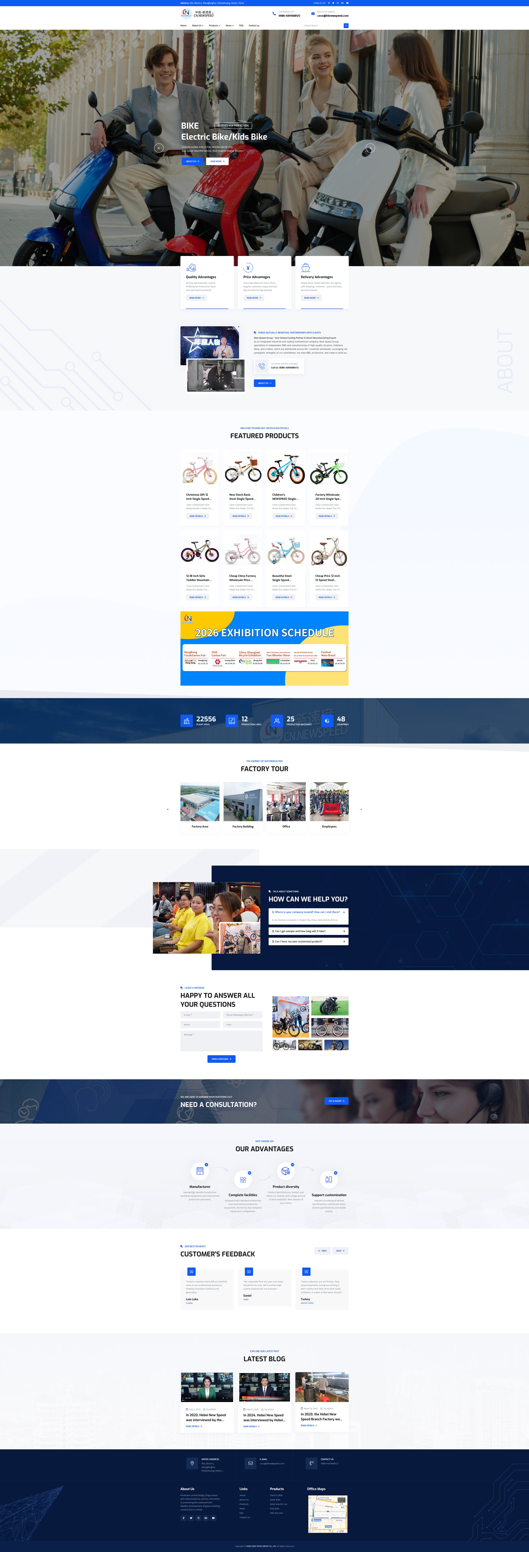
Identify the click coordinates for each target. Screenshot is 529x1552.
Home (183, 25)
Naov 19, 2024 (311, 1408)
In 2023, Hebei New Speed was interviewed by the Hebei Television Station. (206, 1420)
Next (338, 1251)
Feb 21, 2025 (253, 1409)
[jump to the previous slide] (159, 148)
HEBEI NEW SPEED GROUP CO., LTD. (261, 1546)
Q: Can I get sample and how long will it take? (299, 931)
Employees (329, 826)
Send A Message (220, 1059)
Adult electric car (278, 1504)
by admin (211, 1409)
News (228, 25)
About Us (196, 25)
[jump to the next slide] (370, 148)
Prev (324, 1251)
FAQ (241, 25)
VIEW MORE (216, 161)
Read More (195, 298)
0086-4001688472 (289, 15)
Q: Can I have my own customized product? (297, 941)
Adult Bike (275, 1500)
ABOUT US (191, 161)
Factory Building (243, 826)
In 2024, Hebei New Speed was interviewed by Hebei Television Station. (263, 1420)
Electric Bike (276, 1495)
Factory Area (200, 826)
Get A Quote (335, 1101)
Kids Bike (274, 1509)
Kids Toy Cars (276, 1513)
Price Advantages (256, 277)
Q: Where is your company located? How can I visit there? (306, 912)
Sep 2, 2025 (194, 1409)
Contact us (254, 25)
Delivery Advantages (317, 277)
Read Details (196, 516)
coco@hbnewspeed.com (333, 15)
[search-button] (346, 25)
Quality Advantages (201, 277)
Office (286, 826)
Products (213, 25)
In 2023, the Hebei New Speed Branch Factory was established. (321, 1419)
